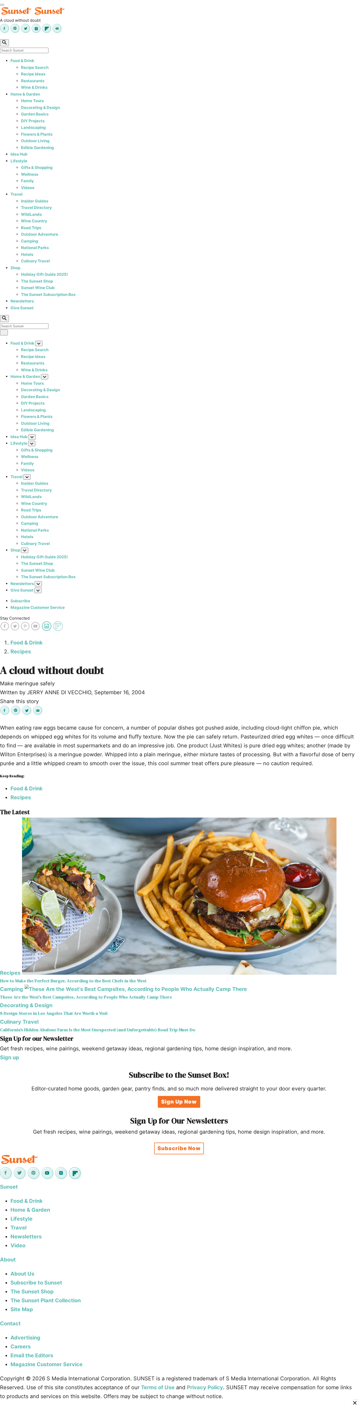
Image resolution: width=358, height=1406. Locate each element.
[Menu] (2, 4)
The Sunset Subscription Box (48, 294)
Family (27, 180)
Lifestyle (18, 160)
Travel (16, 194)
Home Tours (32, 100)
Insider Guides (34, 201)
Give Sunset (22, 307)
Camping (29, 241)
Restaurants (32, 80)
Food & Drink (22, 60)
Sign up (9, 1057)
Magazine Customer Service (37, 607)
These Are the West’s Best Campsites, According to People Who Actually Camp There (86, 997)
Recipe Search (34, 67)
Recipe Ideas (33, 73)
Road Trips (31, 227)
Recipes (20, 651)
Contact (10, 1323)
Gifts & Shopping (37, 167)
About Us (22, 1274)
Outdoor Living (35, 140)
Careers (20, 1346)
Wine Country (34, 220)
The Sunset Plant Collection (45, 1300)
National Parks (35, 247)
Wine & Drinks (34, 87)
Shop (15, 267)
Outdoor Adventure (39, 234)
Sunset (9, 1187)
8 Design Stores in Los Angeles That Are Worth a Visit (54, 1013)
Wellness (29, 174)
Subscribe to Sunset (36, 1283)
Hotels (27, 254)
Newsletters (22, 301)
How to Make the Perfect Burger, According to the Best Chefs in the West (73, 981)
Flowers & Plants (36, 134)
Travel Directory (36, 207)
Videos (27, 187)
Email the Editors (31, 1355)
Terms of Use (158, 1387)
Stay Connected (15, 618)
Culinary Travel (35, 260)
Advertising (25, 1338)
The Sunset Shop (37, 281)
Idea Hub (19, 154)
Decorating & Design (40, 107)
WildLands (31, 214)
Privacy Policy (205, 1387)
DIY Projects (33, 120)
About (8, 1259)
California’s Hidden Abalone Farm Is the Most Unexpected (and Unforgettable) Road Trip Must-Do (97, 1030)
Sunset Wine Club (38, 287)
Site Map (21, 1309)
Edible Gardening (37, 147)
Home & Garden (25, 94)
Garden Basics (34, 114)
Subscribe (20, 600)
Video (17, 1245)
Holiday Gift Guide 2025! (44, 274)
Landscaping (33, 127)
